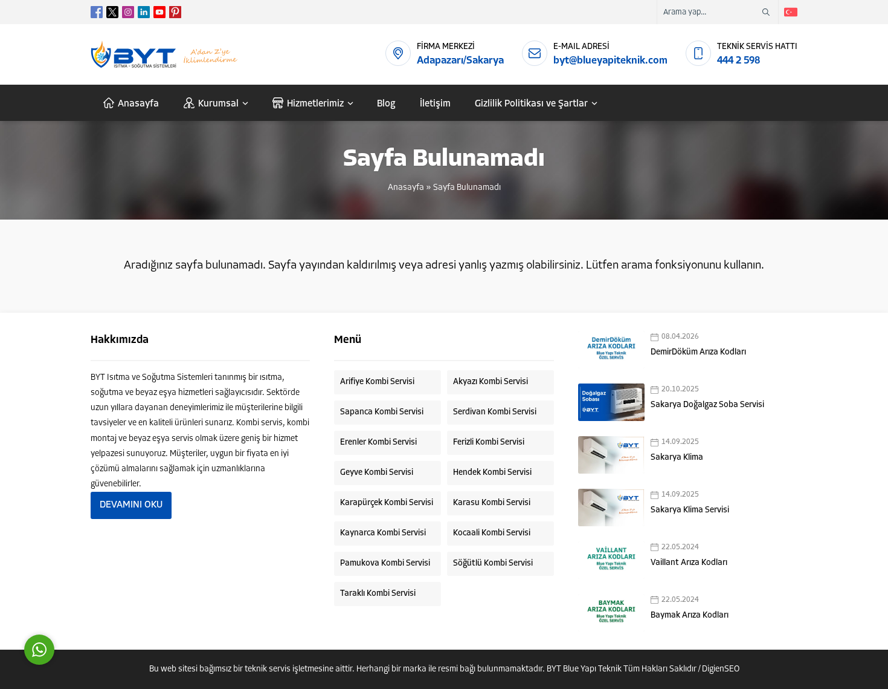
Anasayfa (406, 187)
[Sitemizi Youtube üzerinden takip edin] (159, 12)
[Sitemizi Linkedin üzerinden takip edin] (144, 12)
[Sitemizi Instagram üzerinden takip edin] (128, 12)
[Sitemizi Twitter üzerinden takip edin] (112, 12)
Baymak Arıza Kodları (690, 615)
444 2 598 (738, 61)
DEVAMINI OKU (131, 505)
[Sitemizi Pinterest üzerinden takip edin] (175, 12)
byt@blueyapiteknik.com (610, 61)
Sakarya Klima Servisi (690, 510)
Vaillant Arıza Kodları (689, 562)
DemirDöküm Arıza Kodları (698, 352)
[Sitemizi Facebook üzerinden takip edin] (97, 12)
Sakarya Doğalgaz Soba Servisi (707, 405)
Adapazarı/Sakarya (460, 61)
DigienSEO (720, 669)
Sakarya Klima (677, 457)
